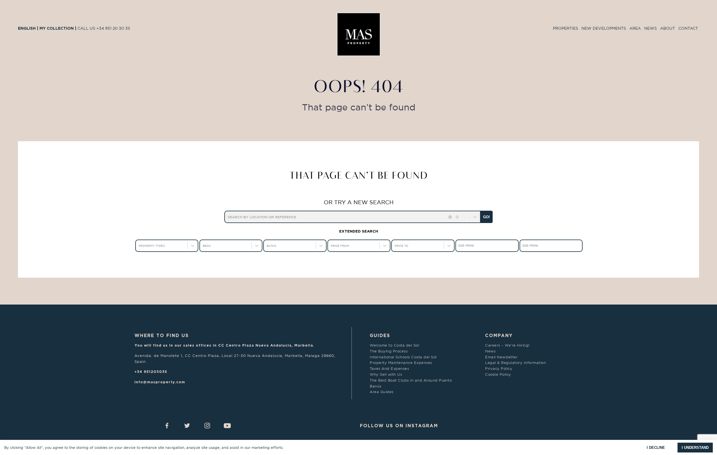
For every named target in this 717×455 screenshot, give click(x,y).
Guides (380, 335)
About (667, 28)
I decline (656, 447)
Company (499, 335)
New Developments (603, 28)
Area (635, 28)
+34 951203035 (150, 371)
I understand (695, 447)
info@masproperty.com (159, 382)
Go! (486, 217)
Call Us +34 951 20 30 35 (104, 28)
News (650, 28)
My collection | (58, 28)
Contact (688, 28)
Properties (565, 28)
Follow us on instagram (399, 425)
